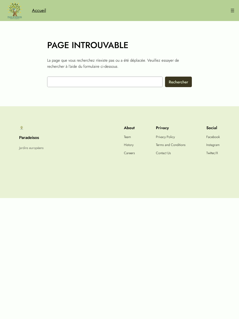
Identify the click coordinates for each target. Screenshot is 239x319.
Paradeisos (29, 137)
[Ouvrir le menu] (232, 10)
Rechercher (178, 82)
